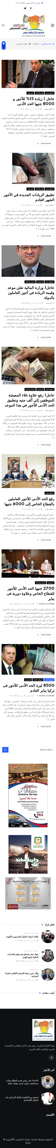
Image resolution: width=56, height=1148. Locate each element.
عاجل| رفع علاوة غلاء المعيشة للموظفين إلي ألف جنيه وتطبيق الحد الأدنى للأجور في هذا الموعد (29, 400)
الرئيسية (26, 933)
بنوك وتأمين (27, 951)
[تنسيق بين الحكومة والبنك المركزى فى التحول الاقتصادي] (47, 1098)
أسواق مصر (34, 933)
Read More (46, 143)
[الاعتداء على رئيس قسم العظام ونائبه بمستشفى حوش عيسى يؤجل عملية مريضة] (47, 1082)
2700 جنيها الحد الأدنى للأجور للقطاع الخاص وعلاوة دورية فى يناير (30, 594)
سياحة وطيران (33, 970)
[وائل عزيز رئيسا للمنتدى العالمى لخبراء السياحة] (47, 974)
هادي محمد (48, 205)
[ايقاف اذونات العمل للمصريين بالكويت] (47, 936)
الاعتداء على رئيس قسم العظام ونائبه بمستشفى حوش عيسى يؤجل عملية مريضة (22, 1083)
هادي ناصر (48, 509)
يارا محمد (49, 303)
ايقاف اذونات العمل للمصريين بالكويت (22, 937)
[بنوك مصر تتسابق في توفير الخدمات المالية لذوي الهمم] (47, 955)
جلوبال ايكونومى (22, 1139)
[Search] (3, 25)
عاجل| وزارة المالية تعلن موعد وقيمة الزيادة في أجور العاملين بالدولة (31, 293)
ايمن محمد (48, 410)
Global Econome (46, 604)
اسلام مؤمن (48, 109)
